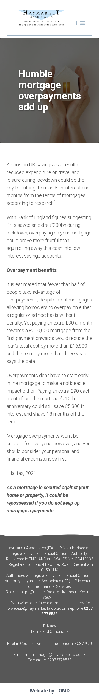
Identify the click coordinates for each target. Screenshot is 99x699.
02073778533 (59, 660)
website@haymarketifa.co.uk (36, 608)
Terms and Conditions (49, 631)
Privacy (49, 626)
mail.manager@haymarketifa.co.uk (55, 654)
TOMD (62, 691)
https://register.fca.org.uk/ (43, 592)
